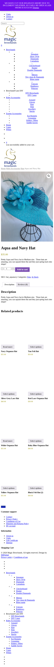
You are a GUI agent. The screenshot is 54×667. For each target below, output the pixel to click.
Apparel (14, 623)
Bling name (20, 602)
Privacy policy (6, 557)
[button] (48, 176)
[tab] (9, 284)
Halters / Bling (17, 643)
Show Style (20, 579)
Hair (13, 627)
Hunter (19, 591)
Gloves (14, 625)
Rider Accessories (13, 169)
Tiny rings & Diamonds (25, 600)
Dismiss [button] (36, 8)
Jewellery (15, 632)
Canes (8, 650)
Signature (20, 577)
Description (9, 284)
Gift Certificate (12, 540)
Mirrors (19, 598)
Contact (9, 517)
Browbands (10, 573)
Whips (8, 653)
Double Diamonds (23, 593)
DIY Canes (15, 618)
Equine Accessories (13, 637)
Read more (7, 347)
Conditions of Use (13, 521)
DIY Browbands (17, 616)
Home (3, 169)
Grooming (15, 641)
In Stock (35, 277)
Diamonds (20, 582)
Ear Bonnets (16, 639)
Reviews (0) (23, 284)
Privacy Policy (12, 519)
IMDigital (5, 555)
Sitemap (9, 543)
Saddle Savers (16, 646)
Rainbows (20, 609)
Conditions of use (21, 557)
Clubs (8, 538)
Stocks (13, 634)
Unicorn (19, 607)
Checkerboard (21, 589)
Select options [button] (36, 347)
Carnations (20, 584)
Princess (19, 611)
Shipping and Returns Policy (17, 524)
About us (9, 536)
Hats (22, 169)
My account (10, 526)
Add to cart (22, 269)
